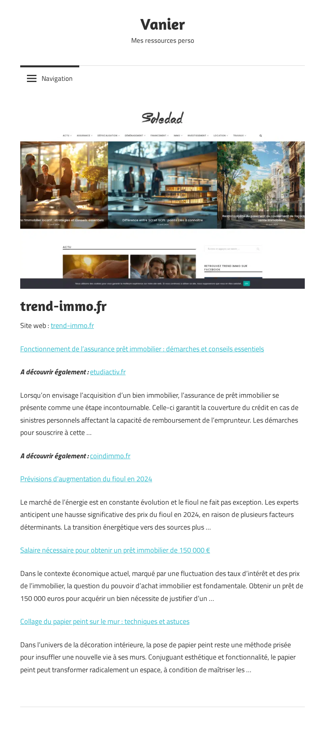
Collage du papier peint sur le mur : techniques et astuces (104, 621)
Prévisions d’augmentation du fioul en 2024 (86, 478)
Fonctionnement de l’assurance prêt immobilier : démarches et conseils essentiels (142, 348)
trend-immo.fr (72, 325)
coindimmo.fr (110, 455)
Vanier (162, 24)
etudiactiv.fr (108, 371)
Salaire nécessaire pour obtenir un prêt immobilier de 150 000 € (115, 550)
